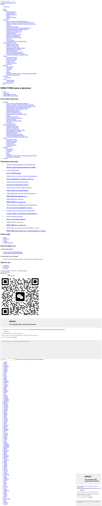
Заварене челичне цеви (12, 45)
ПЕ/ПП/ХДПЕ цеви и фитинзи (14, 52)
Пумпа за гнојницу (11, 60)
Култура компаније (11, 17)
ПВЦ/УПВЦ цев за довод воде (16, 202)
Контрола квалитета (12, 14)
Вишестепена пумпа (12, 58)
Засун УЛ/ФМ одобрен (14, 173)
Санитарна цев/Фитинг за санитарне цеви (17, 54)
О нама (5, 10)
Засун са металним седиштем (16, 219)
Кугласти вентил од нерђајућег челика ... (20, 208)
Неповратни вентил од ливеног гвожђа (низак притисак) (21, 24)
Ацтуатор (9, 38)
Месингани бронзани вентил (14, 34)
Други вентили (10, 40)
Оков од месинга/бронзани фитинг (15, 53)
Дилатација (9, 68)
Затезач (8, 25)
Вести (5, 78)
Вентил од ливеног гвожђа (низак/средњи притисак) (20, 22)
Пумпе (5, 56)
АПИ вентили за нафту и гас (14, 32)
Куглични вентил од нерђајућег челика (17, 41)
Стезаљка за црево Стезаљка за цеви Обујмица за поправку (22, 73)
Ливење (6, 76)
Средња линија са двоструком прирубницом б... (22, 213)
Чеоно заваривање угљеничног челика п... (20, 179)
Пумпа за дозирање (11, 62)
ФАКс (8, 18)
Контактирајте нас (8, 83)
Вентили (6, 20)
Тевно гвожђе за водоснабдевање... (18, 190)
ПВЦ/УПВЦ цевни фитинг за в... (17, 196)
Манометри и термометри (13, 74)
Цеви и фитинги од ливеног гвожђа (16, 48)
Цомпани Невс (10, 80)
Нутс (8, 70)
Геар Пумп (9, 64)
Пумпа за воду (10, 61)
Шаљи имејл (4, 273)
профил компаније (11, 12)
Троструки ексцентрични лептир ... (18, 185)
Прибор (6, 65)
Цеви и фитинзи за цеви (10, 42)
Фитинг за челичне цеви (13, 46)
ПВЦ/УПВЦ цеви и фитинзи (14, 49)
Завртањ (9, 69)
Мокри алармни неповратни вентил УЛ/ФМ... (21, 167)
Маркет (8, 16)
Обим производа (11, 13)
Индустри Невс (10, 81)
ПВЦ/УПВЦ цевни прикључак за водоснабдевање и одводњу (26, 231)
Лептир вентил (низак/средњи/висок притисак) (19, 28)
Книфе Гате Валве (11, 33)
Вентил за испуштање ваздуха (14, 30)
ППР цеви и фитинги (12, 50)
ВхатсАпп (12, 275)
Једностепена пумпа (12, 57)
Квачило (9, 72)
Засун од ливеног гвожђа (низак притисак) (17, 21)
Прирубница (10, 66)
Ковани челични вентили (13, 36)
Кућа (5, 9)
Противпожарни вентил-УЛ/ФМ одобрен (17, 29)
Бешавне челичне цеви (12, 44)
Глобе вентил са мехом (12, 26)
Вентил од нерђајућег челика (14, 37)
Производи (6, 93)
